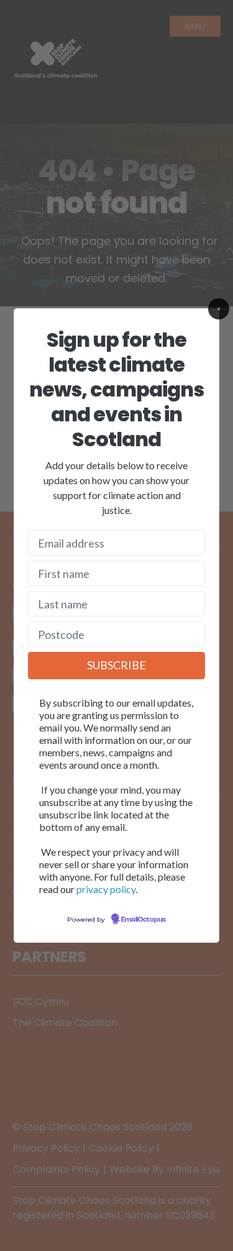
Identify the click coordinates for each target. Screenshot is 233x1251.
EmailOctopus (143, 920)
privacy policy (105, 889)
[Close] (218, 308)
